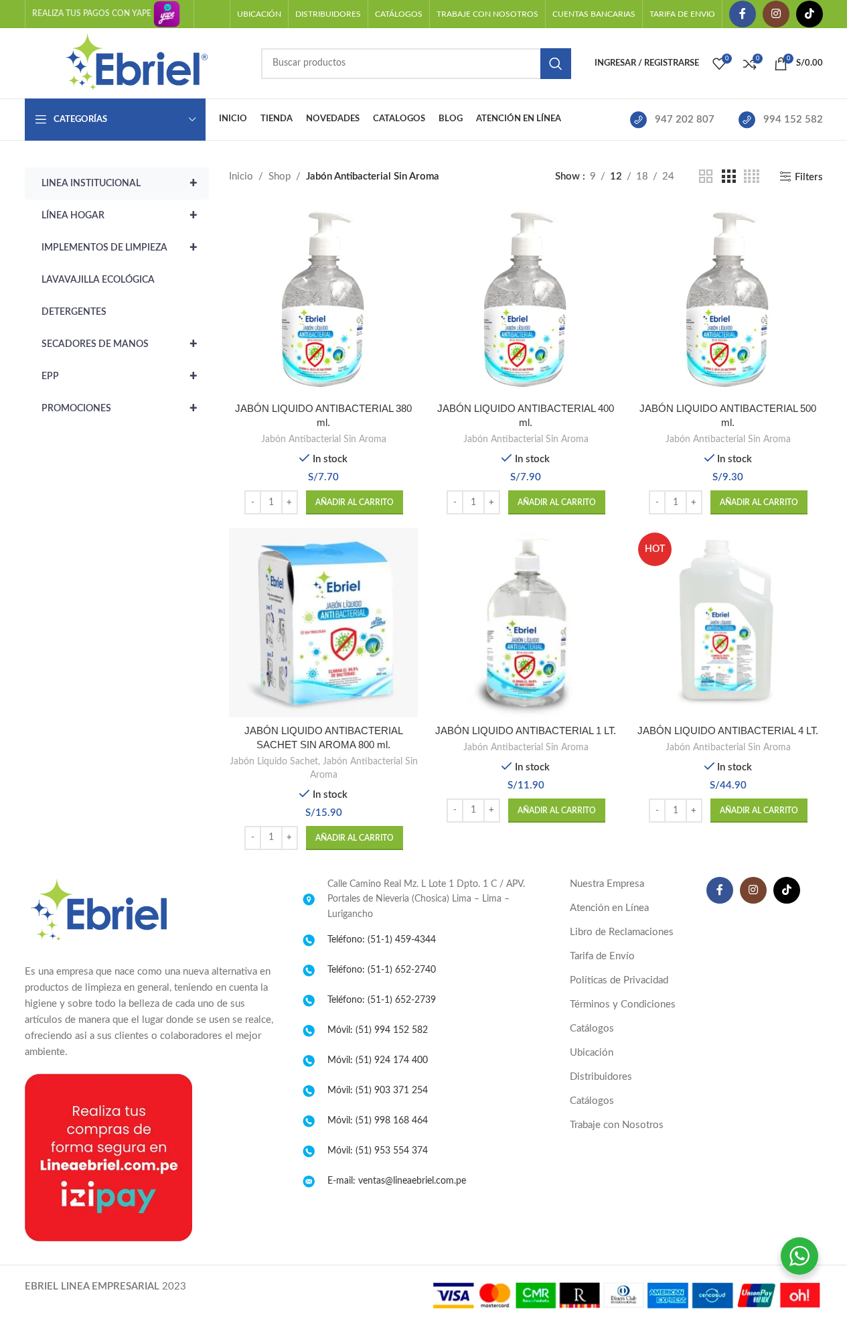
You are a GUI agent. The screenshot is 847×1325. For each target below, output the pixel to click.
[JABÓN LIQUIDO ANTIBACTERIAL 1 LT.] (525, 622)
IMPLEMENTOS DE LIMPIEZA (120, 248)
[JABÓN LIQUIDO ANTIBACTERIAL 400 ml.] (525, 300)
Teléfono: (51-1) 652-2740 (381, 970)
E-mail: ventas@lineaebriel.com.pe (396, 1181)
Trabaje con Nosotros (617, 1125)
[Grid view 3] (728, 176)
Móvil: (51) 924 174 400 (377, 1060)
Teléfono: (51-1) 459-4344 (381, 940)
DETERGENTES (74, 312)
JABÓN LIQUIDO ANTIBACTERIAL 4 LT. (727, 730)
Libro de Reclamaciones (622, 932)
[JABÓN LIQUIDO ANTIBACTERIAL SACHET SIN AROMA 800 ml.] (323, 622)
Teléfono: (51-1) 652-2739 (381, 1000)
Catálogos (592, 1029)
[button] (354, 502)
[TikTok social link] (809, 14)
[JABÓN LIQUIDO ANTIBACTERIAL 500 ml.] (727, 300)
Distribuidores (601, 1077)
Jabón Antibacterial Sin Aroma (323, 439)
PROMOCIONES (120, 408)
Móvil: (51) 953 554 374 (377, 1151)
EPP (120, 376)
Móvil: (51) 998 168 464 (377, 1120)
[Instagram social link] (776, 14)
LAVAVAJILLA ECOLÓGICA (98, 280)
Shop (279, 176)
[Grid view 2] (705, 176)
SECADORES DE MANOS (120, 344)
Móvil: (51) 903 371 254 (377, 1090)
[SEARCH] (555, 63)
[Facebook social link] (742, 14)
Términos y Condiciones (623, 1004)
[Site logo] (136, 63)
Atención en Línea (609, 908)
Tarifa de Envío (602, 956)
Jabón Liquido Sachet (274, 761)
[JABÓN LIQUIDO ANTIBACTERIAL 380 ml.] (323, 300)
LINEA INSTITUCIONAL (120, 183)
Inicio (241, 176)
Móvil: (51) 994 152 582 (377, 1030)
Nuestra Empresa (607, 884)
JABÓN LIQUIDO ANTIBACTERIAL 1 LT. (525, 730)
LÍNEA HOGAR (120, 215)
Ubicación (591, 1053)
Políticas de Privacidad (619, 980)
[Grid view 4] (751, 176)
